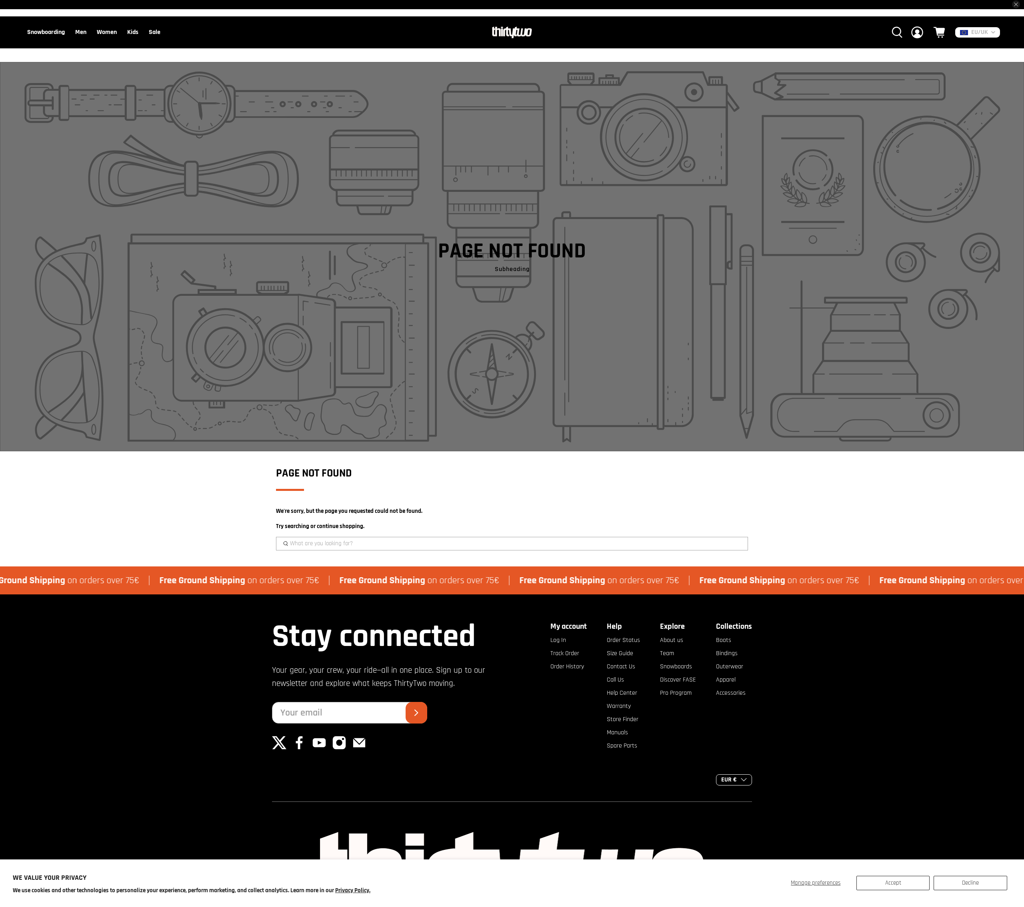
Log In (558, 640)
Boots (723, 640)
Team (667, 653)
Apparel (726, 680)
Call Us (615, 680)
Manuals (617, 732)
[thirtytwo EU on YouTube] (319, 748)
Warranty (619, 706)
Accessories (731, 693)
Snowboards (676, 666)
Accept (893, 883)
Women (107, 32)
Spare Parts (622, 746)
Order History (567, 666)
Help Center (622, 693)
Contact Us (621, 666)
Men (80, 32)
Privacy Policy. (352, 890)
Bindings (727, 653)
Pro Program (676, 693)
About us (671, 640)
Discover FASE (678, 680)
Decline (970, 883)
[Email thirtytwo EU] (359, 748)
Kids (132, 32)
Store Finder (622, 719)
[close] (1016, 4)
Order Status (623, 640)
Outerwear (729, 666)
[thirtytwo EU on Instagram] (339, 748)
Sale (154, 32)
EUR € (729, 779)
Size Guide (620, 653)
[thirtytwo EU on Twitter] (279, 748)
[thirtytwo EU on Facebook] (299, 748)
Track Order (564, 653)
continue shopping (340, 526)
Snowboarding (46, 32)
